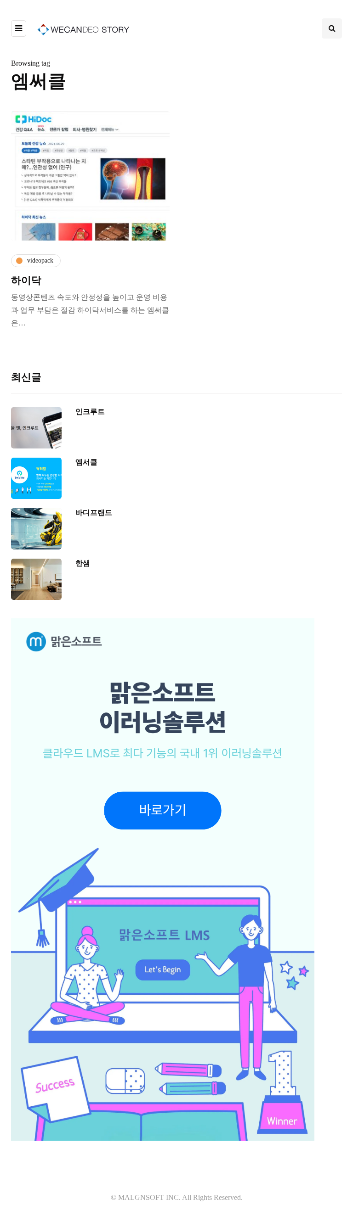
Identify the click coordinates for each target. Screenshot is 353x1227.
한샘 (82, 563)
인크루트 (90, 411)
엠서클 (86, 462)
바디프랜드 (93, 512)
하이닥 (26, 280)
